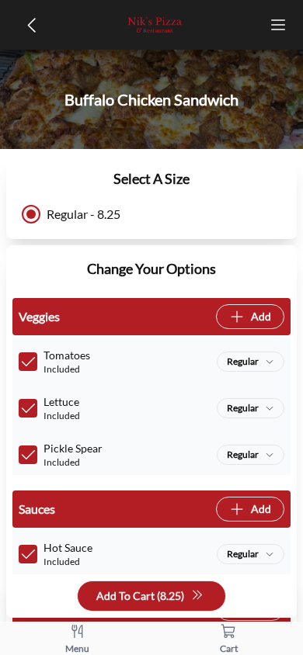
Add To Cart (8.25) (140, 595)
